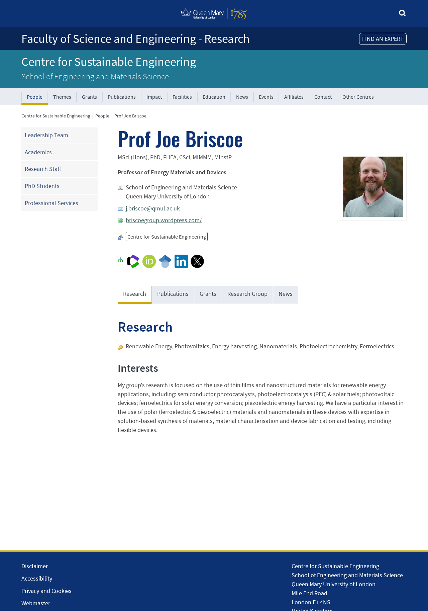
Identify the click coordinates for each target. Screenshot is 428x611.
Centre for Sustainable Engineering (108, 61)
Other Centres (358, 96)
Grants (89, 96)
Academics (38, 152)
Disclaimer (34, 566)
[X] (197, 261)
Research (134, 293)
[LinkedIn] (181, 261)
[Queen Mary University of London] (214, 21)
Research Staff (43, 169)
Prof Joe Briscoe (130, 116)
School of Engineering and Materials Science (95, 76)
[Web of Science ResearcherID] (133, 261)
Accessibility (36, 578)
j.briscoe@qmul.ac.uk (153, 208)
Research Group (247, 293)
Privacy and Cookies (46, 591)
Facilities (182, 96)
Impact (154, 96)
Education (214, 96)
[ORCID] (149, 261)
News (242, 96)
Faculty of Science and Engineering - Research (135, 38)
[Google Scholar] (165, 261)
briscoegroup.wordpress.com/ (164, 220)
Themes (62, 96)
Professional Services (51, 203)
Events (266, 96)
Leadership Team (46, 135)
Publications (122, 96)
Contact (323, 96)
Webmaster (35, 603)
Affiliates (294, 96)
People (34, 96)
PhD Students (42, 186)
